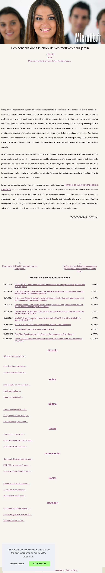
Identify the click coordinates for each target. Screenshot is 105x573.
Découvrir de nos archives (14, 356)
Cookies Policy (71, 570)
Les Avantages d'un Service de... (17, 514)
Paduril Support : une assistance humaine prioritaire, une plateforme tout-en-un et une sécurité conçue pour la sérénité (49, 306)
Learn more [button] (28, 557)
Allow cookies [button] (39, 564)
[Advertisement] (50, 83)
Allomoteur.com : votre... (13, 520)
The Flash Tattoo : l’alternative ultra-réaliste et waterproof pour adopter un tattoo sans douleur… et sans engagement (49, 292)
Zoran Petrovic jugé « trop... (15, 422)
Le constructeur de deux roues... (17, 471)
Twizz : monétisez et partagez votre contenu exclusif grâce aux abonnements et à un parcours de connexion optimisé (49, 299)
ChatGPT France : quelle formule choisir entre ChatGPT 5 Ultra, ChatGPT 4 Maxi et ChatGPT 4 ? (47, 319)
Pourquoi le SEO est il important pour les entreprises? (19, 267)
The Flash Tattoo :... (12, 391)
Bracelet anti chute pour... (14, 496)
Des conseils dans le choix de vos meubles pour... (49, 61)
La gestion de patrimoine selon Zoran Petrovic (35, 329)
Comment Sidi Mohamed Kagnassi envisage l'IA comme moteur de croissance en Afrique (48, 340)
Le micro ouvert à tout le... (14, 372)
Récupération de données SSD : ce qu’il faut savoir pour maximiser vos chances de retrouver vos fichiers (49, 312)
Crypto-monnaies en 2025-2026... (18, 440)
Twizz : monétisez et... (13, 397)
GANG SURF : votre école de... (16, 385)
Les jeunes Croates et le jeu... (16, 416)
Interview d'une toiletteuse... (15, 366)
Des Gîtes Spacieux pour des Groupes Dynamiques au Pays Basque (44, 334)
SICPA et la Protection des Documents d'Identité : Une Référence (43, 325)
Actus (49, 57)
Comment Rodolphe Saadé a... (16, 508)
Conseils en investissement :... (16, 484)
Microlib (50, 54)
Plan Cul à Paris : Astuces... (15, 446)
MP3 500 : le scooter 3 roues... (16, 465)
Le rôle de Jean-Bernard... (14, 490)
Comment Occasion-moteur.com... (18, 459)
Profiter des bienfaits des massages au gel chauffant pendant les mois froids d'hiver (80, 268)
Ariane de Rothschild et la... (15, 409)
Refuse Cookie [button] (17, 564)
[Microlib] (52, 22)
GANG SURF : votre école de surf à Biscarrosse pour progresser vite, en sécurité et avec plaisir (50, 286)
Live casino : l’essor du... (14, 434)
